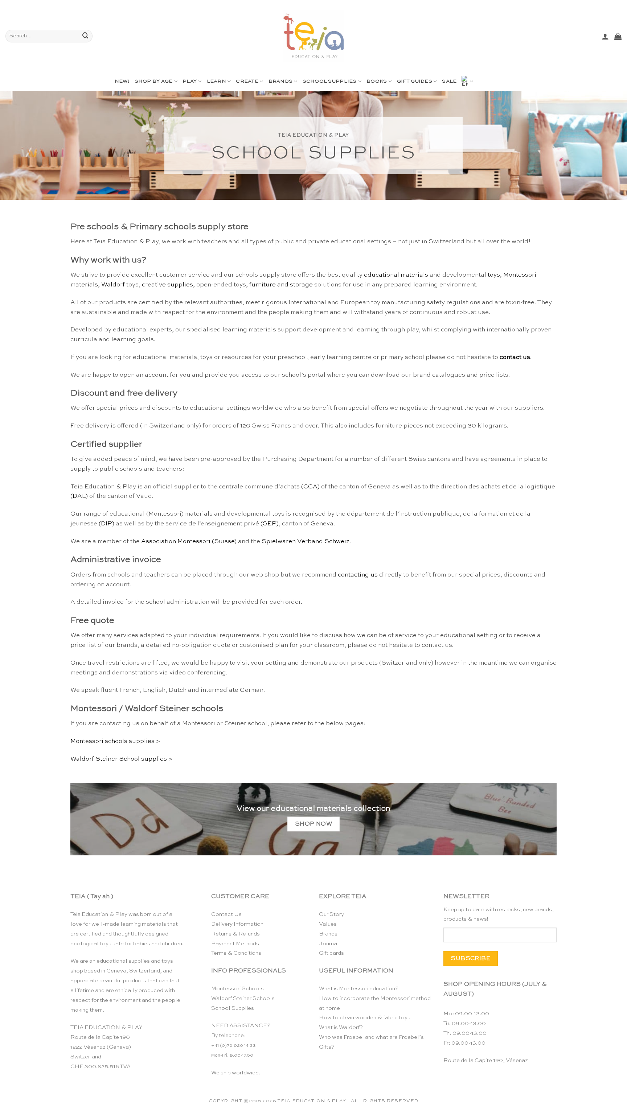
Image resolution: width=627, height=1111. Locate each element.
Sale (449, 81)
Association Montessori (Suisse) (189, 541)
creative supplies (167, 285)
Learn (216, 81)
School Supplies (330, 81)
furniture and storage (281, 285)
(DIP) (106, 524)
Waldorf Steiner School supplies (118, 759)
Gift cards (331, 953)
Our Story (331, 914)
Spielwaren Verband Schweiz (305, 541)
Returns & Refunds (235, 934)
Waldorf (113, 285)
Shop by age (154, 81)
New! (122, 81)
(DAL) (79, 496)
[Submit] (85, 36)
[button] (605, 36)
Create (247, 81)
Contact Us (226, 914)
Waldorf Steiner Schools (243, 998)
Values (328, 924)
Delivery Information (237, 924)
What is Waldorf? (341, 1027)
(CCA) (310, 487)
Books (376, 81)
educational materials (396, 275)
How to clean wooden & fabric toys (364, 1017)
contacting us (358, 575)
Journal (329, 943)
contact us (515, 357)
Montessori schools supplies (112, 741)
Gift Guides (414, 81)
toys (494, 275)
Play (190, 81)
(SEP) (270, 524)
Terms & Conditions (236, 953)
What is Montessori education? (358, 988)
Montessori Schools (237, 988)
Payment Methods (235, 943)
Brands (281, 81)
